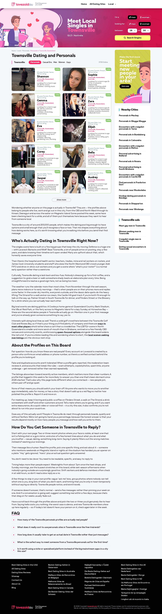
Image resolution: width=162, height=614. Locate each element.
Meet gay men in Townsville (132, 226)
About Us (16, 584)
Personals (25, 51)
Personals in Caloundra (130, 140)
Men (55, 62)
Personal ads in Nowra (130, 162)
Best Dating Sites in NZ (131, 579)
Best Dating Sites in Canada (60, 588)
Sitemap (15, 576)
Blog (14, 588)
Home (84, 4)
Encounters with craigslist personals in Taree (131, 128)
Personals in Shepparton (131, 204)
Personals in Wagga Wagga (132, 121)
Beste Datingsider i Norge (132, 575)
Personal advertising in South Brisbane (130, 168)
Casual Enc (47, 62)
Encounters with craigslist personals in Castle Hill (131, 176)
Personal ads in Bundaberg (132, 135)
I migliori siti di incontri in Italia (135, 599)
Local (111, 4)
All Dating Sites (97, 4)
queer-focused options (69, 332)
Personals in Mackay (129, 116)
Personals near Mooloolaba (132, 190)
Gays (68, 62)
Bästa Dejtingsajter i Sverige (134, 589)
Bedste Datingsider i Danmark (98, 578)
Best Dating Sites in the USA (25, 565)
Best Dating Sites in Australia (61, 571)
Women (61, 62)
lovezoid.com (92, 606)
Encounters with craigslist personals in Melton (131, 147)
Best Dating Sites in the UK (133, 565)
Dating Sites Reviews (21, 573)
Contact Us (17, 580)
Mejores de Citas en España (97, 582)
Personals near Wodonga (131, 209)
